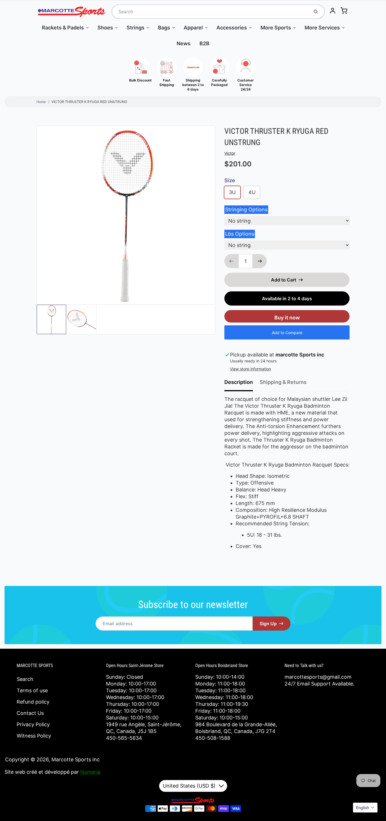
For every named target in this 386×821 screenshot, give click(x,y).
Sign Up (268, 623)
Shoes (105, 28)
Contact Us (30, 713)
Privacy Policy (33, 724)
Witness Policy (34, 736)
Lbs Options (239, 234)
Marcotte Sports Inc (75, 759)
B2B (204, 43)
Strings (135, 28)
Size (229, 180)
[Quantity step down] (231, 261)
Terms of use (32, 690)
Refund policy (33, 702)
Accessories (231, 28)
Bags (164, 28)
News (183, 43)
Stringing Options (246, 209)
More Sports (276, 28)
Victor (229, 153)
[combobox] (210, 12)
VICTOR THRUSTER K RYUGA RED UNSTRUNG (89, 102)
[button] (365, 807)
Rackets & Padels (63, 28)
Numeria (90, 772)
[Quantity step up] (260, 261)
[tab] (242, 384)
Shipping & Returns (283, 382)
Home (41, 102)
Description (238, 382)
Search (25, 679)
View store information (250, 368)
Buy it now (287, 318)
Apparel (193, 28)
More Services (322, 28)
